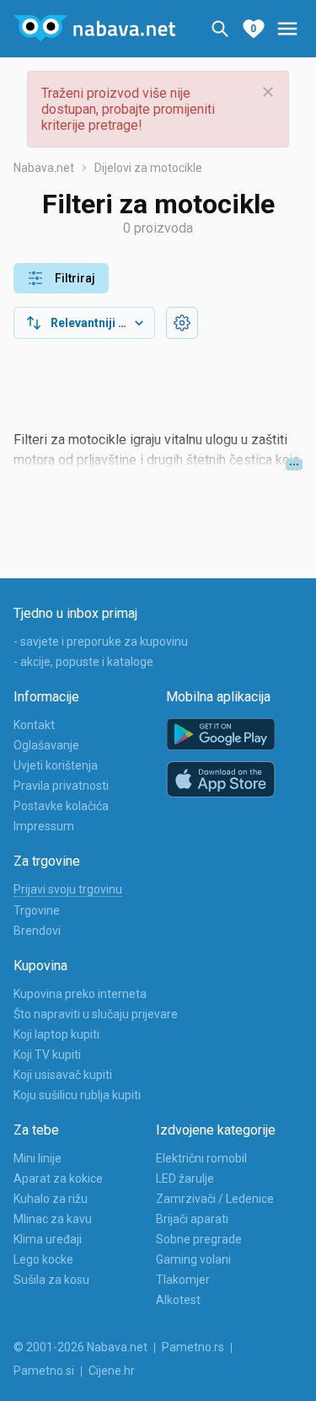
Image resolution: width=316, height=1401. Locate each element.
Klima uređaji (47, 1239)
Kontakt (34, 725)
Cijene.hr (111, 1370)
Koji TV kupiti (47, 1054)
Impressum (43, 826)
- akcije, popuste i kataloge (83, 661)
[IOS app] (221, 779)
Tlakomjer (183, 1279)
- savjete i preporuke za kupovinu (100, 641)
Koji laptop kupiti (56, 1034)
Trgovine (36, 910)
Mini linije (37, 1158)
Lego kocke (43, 1259)
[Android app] (221, 734)
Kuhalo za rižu (50, 1198)
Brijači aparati (192, 1219)
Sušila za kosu (51, 1279)
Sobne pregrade (199, 1239)
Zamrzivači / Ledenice (215, 1198)
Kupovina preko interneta (80, 994)
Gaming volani (193, 1259)
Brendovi (37, 930)
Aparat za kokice (58, 1178)
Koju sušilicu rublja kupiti (77, 1095)
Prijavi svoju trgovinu (67, 889)
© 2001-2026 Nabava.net (80, 1347)
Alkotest (178, 1300)
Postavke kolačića (61, 806)
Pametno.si (43, 1370)
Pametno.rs (193, 1347)
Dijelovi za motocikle (148, 167)
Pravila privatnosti (61, 785)
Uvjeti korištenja (55, 765)
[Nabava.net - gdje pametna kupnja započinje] (94, 28)
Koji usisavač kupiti (62, 1075)
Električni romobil (201, 1158)
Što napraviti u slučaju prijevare (95, 1014)
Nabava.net (43, 167)
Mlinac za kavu (52, 1219)
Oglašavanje (46, 745)
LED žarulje (185, 1178)
